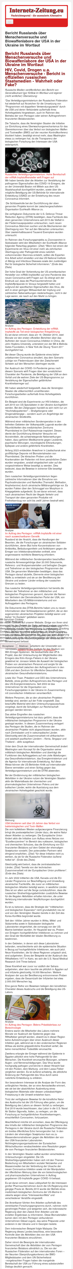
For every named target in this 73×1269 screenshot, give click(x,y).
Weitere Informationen (29, 650)
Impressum (49, 650)
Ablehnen (23, 646)
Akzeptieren (8, 646)
